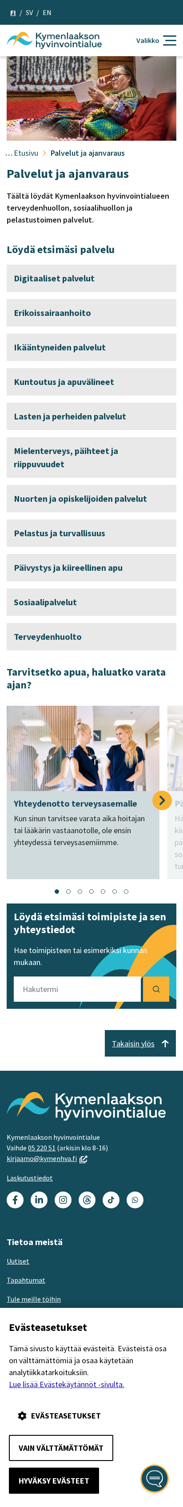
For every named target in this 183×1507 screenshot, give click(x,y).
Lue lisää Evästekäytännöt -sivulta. (66, 1384)
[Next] (162, 800)
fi (13, 12)
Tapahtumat (26, 1280)
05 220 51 (42, 1147)
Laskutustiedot (30, 1177)
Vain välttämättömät (61, 1448)
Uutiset (18, 1261)
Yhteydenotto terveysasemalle (75, 803)
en (47, 12)
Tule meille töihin (34, 1299)
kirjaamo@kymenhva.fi (47, 1158)
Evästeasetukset (66, 1416)
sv (29, 12)
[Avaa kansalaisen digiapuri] (154, 1479)
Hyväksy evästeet (54, 1481)
